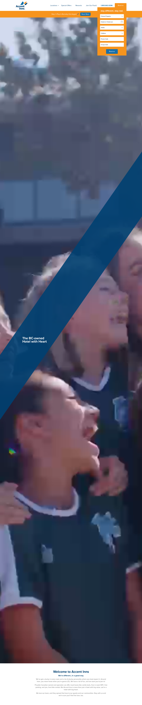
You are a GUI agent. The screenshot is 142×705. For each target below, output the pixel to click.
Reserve (121, 5)
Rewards (79, 5)
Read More (85, 14)
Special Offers (66, 5)
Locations (53, 5)
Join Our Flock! (91, 5)
